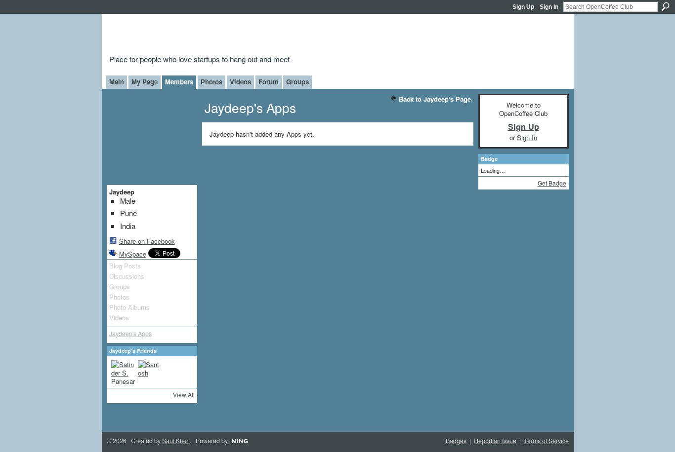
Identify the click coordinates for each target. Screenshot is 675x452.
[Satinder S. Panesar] (123, 372)
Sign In (549, 6)
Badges (456, 440)
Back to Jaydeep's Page (435, 99)
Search (666, 6)
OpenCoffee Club (269, 35)
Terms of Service (546, 440)
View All (184, 394)
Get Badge (552, 183)
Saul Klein (176, 440)
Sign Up (523, 6)
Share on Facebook (147, 241)
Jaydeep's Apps (130, 333)
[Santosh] (150, 372)
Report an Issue (495, 440)
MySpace (132, 254)
